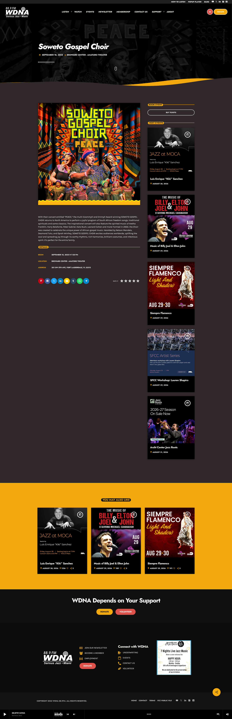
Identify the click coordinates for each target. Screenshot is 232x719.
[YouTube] (213, 2)
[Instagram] (223, 2)
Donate (220, 12)
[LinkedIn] (220, 2)
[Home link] (16, 12)
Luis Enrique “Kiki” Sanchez (166, 179)
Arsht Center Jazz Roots (163, 447)
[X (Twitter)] (216, 2)
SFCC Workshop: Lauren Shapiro (169, 380)
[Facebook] (227, 2)
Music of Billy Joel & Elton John (167, 246)
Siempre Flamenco (160, 313)
